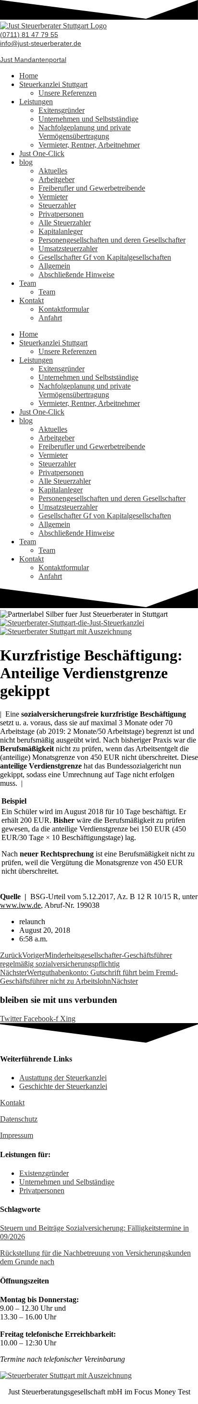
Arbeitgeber (56, 179)
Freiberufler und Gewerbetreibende (91, 188)
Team (27, 283)
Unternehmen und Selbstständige (88, 119)
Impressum (16, 1135)
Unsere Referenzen (67, 93)
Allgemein (54, 266)
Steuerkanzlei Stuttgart (53, 84)
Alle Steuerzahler (64, 223)
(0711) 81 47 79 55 (29, 34)
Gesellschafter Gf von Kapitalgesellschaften (104, 257)
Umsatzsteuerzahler (68, 248)
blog (26, 162)
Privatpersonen (61, 214)
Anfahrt (50, 318)
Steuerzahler (57, 205)
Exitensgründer (61, 110)
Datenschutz (18, 1119)
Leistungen (36, 102)
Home (28, 76)
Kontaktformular (63, 309)
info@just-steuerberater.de (40, 43)
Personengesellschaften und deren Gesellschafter (112, 240)
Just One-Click (41, 153)
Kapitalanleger (60, 231)
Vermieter (53, 197)
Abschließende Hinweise (76, 274)
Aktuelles (52, 171)
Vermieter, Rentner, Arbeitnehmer (89, 145)
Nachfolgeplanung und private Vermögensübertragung (84, 131)
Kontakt (31, 300)
